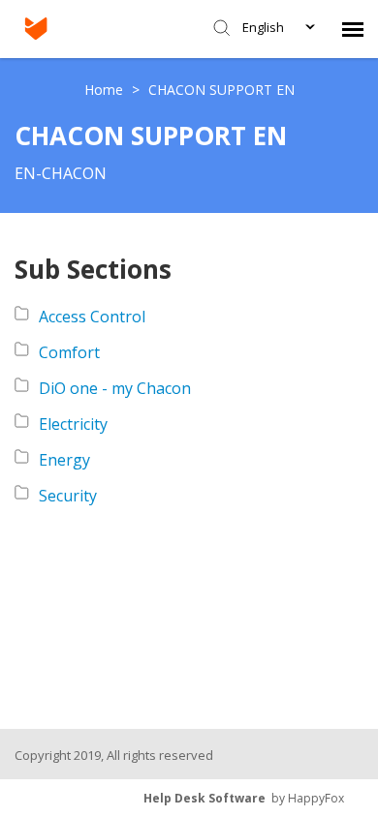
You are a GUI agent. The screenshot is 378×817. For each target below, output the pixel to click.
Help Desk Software (204, 798)
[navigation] (352, 29)
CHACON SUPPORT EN (221, 89)
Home (105, 89)
